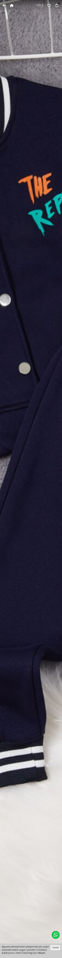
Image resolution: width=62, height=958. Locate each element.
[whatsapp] (56, 935)
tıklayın (41, 952)
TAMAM (55, 947)
